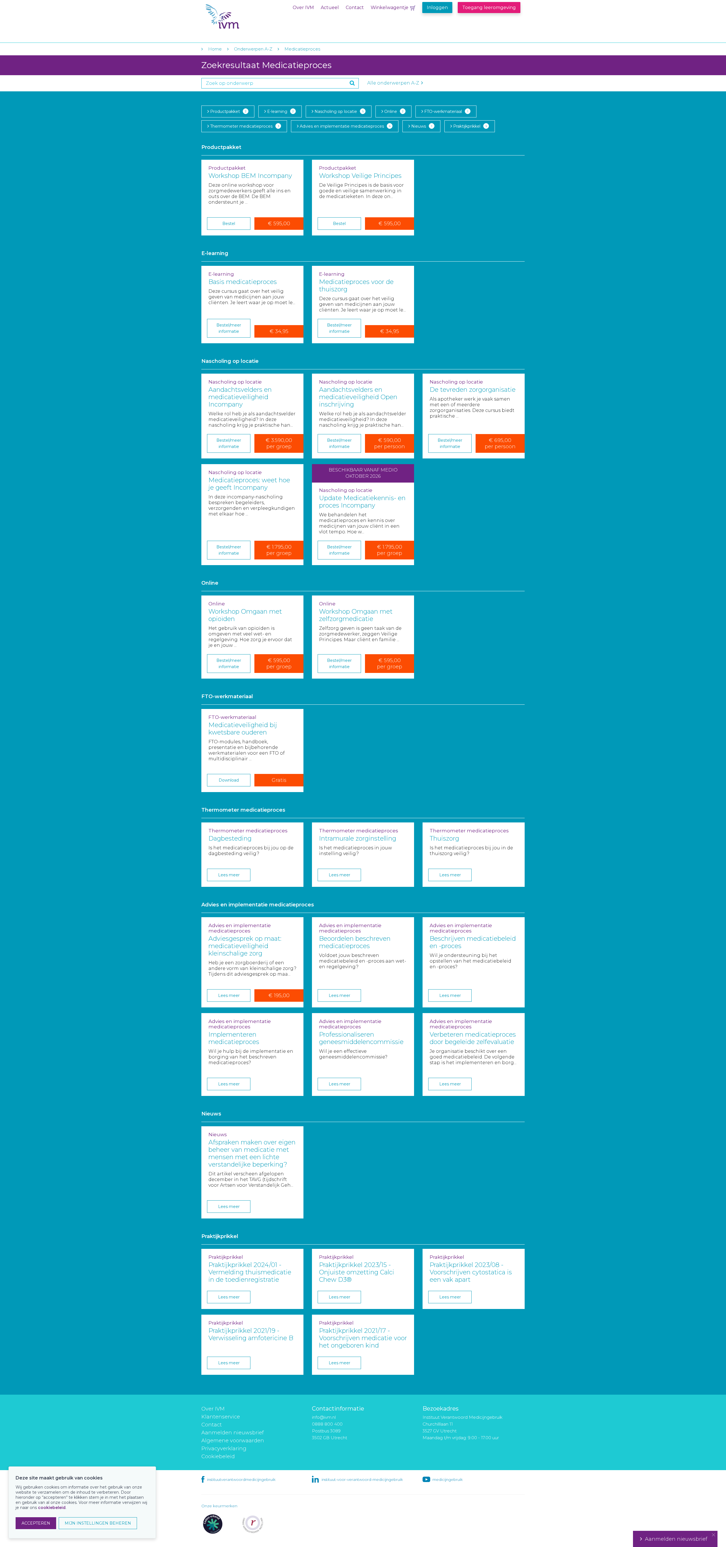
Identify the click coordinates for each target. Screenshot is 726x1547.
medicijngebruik (447, 1479)
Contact (355, 7)
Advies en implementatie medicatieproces (345, 126)
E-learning (280, 111)
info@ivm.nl (324, 1417)
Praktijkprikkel (469, 126)
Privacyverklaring (223, 1448)
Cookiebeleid (218, 1456)
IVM (240, 16)
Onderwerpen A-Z (253, 49)
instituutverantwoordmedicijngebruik (241, 1479)
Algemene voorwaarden (232, 1440)
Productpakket (227, 111)
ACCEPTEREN (36, 1523)
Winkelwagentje (389, 7)
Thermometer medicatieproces (244, 126)
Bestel (228, 223)
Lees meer (229, 874)
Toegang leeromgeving (489, 7)
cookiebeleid (52, 1507)
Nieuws (421, 126)
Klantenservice (220, 1417)
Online (393, 111)
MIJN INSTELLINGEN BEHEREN (98, 1523)
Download (229, 780)
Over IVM (303, 7)
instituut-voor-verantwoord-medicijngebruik (362, 1479)
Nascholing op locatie (338, 111)
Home (215, 49)
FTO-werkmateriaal (445, 111)
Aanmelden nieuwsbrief (232, 1433)
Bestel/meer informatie (228, 328)
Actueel (330, 7)
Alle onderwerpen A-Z (393, 83)
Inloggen (437, 7)
